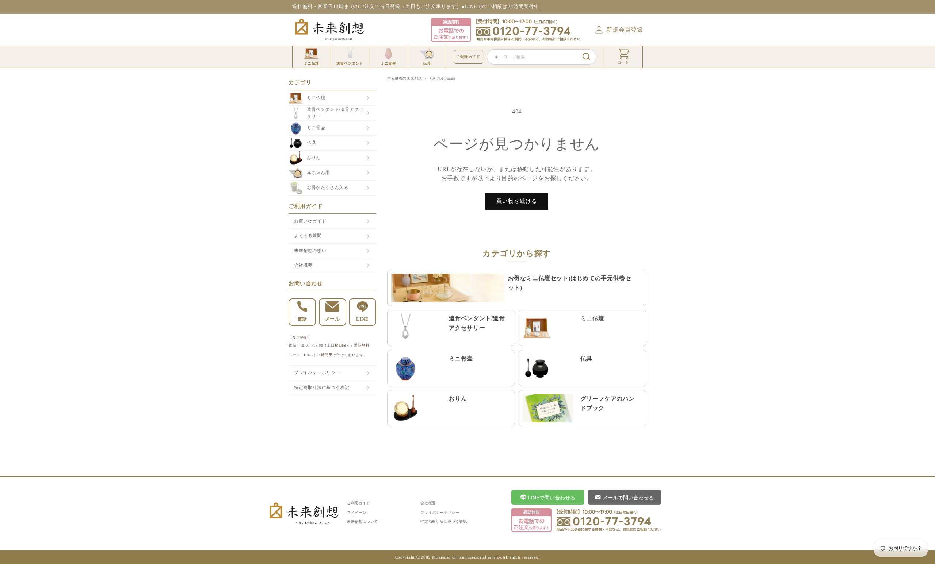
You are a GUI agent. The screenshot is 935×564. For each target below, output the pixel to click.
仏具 (311, 142)
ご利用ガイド (468, 57)
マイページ (356, 512)
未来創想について (362, 521)
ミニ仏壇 (316, 97)
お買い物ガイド (310, 221)
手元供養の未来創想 (404, 78)
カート (623, 62)
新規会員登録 (624, 30)
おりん (314, 157)
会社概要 (303, 265)
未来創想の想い (310, 250)
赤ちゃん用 (318, 172)
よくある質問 (308, 235)
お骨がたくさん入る (327, 187)
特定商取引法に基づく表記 (321, 387)
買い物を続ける (516, 201)
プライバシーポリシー (317, 372)
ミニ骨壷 (316, 127)
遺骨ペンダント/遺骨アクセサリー (335, 113)
